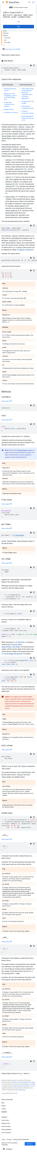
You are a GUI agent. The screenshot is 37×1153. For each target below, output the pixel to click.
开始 (18, 26)
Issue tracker (5, 1120)
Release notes (6, 1123)
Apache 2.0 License (29, 1084)
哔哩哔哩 (4, 1112)
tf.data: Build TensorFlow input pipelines (9, 104)
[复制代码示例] (33, 65)
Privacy (9, 1139)
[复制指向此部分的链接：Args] (7, 283)
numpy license (21, 1090)
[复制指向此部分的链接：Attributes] (10, 327)
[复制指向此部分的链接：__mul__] (10, 937)
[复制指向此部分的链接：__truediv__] (14, 1053)
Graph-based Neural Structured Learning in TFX (27, 118)
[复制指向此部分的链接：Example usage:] (14, 813)
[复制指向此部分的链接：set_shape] (12, 559)
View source (6, 401)
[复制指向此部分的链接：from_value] (14, 500)
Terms (3, 1139)
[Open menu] (3, 2)
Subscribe (30, 1144)
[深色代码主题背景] (30, 65)
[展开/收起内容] (4, 45)
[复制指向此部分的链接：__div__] (10, 835)
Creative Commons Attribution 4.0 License (23, 1082)
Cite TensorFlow (6, 1132)
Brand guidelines (6, 1129)
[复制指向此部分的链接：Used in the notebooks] (23, 79)
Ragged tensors (9, 109)
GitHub (4, 1106)
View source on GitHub (12, 49)
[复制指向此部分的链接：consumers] (13, 397)
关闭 (18, 22)
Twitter (4, 1109)
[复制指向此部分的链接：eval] (7, 416)
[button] (18, 61)
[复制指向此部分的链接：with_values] (15, 745)
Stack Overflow (6, 1126)
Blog (3, 1102)
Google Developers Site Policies (21, 1086)
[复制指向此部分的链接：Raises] (8, 310)
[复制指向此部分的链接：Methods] (13, 392)
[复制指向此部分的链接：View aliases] (15, 61)
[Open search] (29, 2)
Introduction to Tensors (11, 112)
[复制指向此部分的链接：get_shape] (12, 524)
